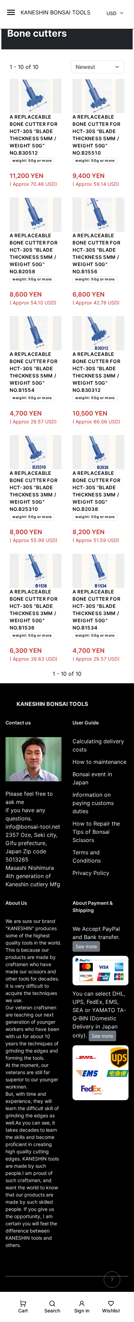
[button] (23, 1309)
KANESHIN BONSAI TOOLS (55, 12)
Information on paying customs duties (93, 803)
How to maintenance (99, 761)
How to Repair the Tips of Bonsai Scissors (96, 831)
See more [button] (86, 946)
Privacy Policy (90, 872)
